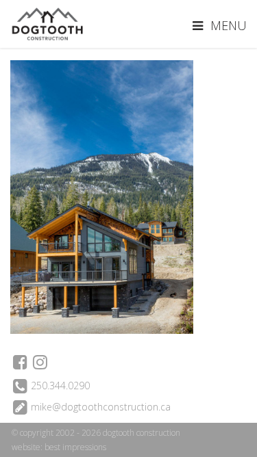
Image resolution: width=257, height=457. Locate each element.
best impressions (75, 447)
